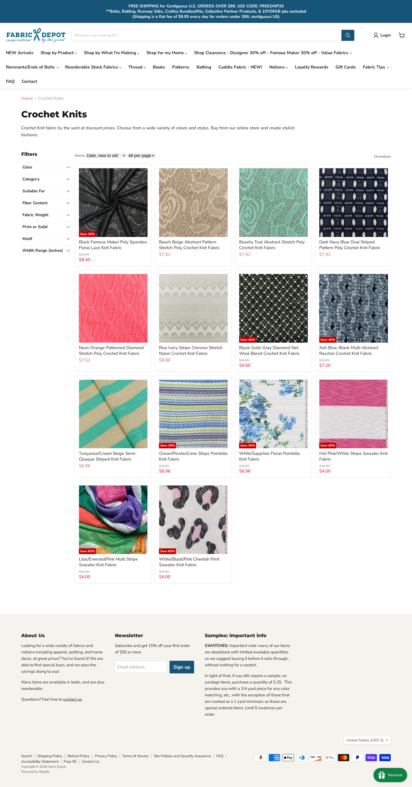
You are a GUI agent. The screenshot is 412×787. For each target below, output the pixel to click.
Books (159, 67)
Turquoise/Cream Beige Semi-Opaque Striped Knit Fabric (108, 456)
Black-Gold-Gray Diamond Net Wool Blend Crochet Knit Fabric (269, 350)
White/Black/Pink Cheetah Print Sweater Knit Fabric (189, 562)
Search (26, 756)
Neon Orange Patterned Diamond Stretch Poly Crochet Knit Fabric (111, 350)
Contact (29, 81)
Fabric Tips (374, 67)
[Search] (347, 35)
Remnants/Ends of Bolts (31, 67)
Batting (203, 67)
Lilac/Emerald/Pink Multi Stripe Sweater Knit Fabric (108, 562)
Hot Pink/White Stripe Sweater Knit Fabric (353, 456)
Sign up (181, 667)
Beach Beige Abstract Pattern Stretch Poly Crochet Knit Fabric (189, 245)
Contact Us (90, 761)
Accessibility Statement (39, 761)
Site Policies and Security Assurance (182, 756)
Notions (277, 67)
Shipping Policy (49, 756)
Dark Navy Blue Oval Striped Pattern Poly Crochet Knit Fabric (349, 245)
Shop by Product (58, 53)
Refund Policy (78, 756)
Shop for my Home (165, 53)
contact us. (72, 699)
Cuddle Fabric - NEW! (240, 67)
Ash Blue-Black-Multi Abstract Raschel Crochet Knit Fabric (348, 350)
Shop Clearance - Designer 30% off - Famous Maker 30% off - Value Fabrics (272, 53)
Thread (136, 67)
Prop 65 (70, 761)
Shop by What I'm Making (110, 53)
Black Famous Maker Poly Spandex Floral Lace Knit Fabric (113, 245)
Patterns (180, 67)
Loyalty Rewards (311, 67)
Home (27, 98)
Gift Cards (345, 67)
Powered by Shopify (35, 772)
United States (365, 740)
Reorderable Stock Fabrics (92, 67)
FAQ (10, 81)
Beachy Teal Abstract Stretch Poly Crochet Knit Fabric (272, 245)
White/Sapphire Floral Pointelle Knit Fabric (269, 456)
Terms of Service (135, 756)
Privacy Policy (106, 756)
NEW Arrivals (19, 53)
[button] (383, 35)
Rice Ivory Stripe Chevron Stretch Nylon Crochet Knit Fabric (190, 350)
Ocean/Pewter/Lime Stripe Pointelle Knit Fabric (193, 456)
